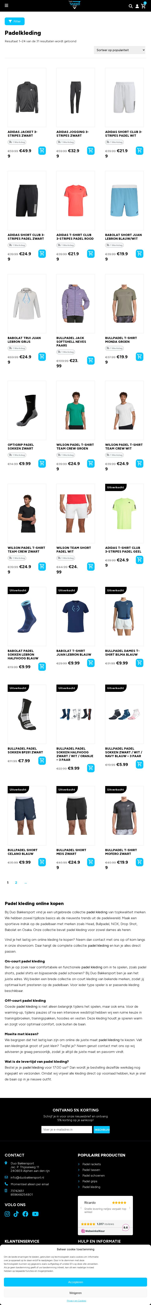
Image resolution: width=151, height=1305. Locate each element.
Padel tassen (91, 1170)
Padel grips (89, 1181)
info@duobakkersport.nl (27, 1177)
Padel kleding (91, 1187)
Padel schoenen (93, 1175)
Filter (17, 21)
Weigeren (75, 1293)
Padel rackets (91, 1164)
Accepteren (75, 1282)
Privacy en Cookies (76, 1300)
